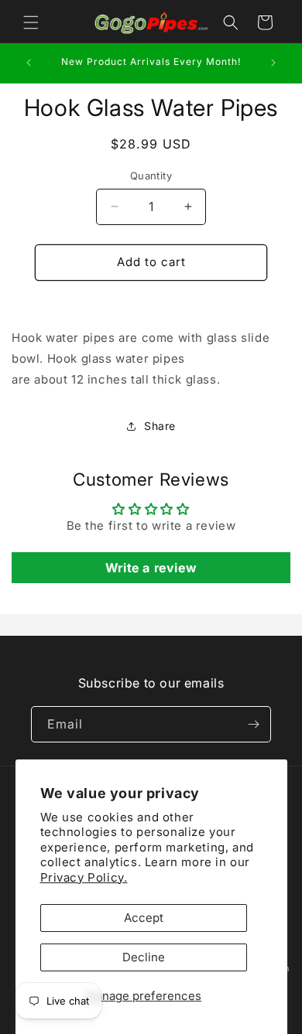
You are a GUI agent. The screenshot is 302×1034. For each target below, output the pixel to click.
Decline (143, 957)
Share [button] (160, 425)
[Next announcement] (273, 63)
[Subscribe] (253, 724)
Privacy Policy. (84, 877)
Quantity (151, 175)
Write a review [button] (151, 567)
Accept (143, 917)
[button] (31, 22)
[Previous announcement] (29, 63)
